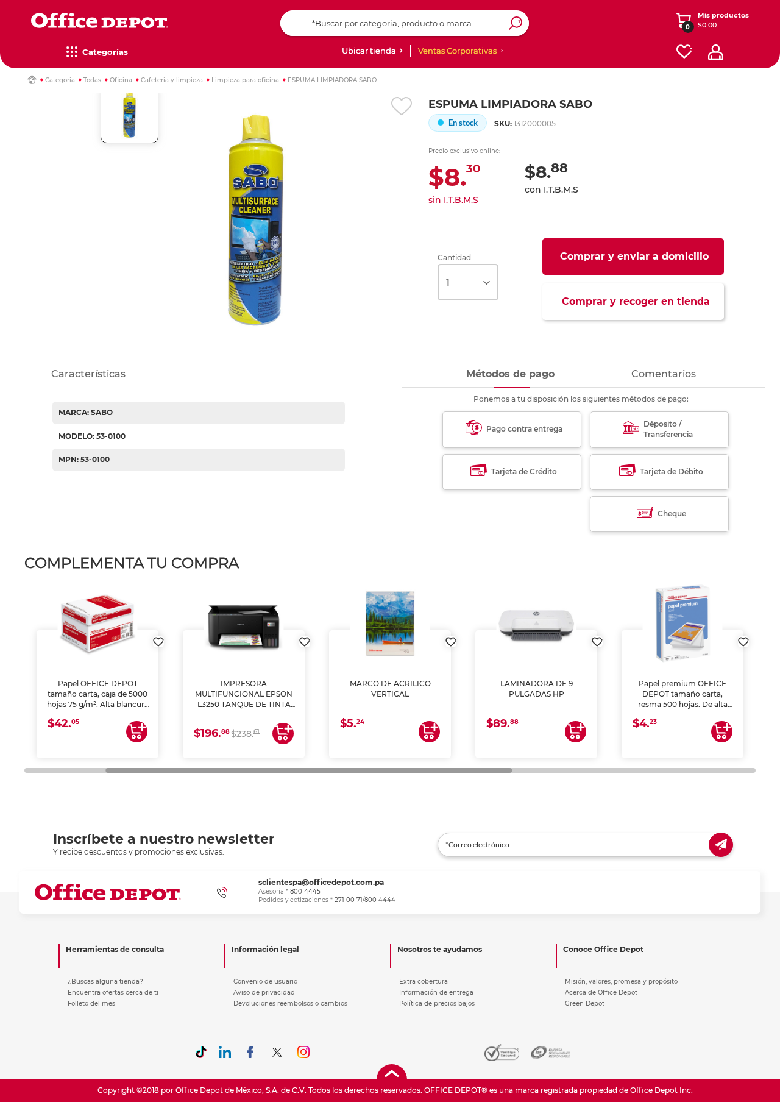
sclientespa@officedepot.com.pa (321, 882)
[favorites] (684, 52)
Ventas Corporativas (457, 50)
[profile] (715, 52)
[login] (158, 635)
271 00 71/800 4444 (365, 900)
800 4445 (305, 891)
